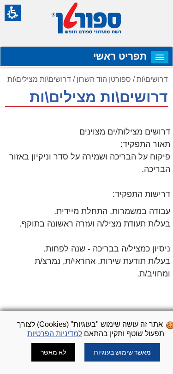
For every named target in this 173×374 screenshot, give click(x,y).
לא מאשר (53, 352)
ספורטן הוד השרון (104, 79)
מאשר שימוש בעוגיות (122, 352)
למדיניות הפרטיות (54, 333)
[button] (13, 13)
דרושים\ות (152, 79)
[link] (159, 57)
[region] (86, 94)
